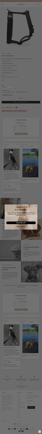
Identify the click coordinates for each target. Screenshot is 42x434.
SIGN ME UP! (21, 223)
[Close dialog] (36, 206)
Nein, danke (21, 226)
